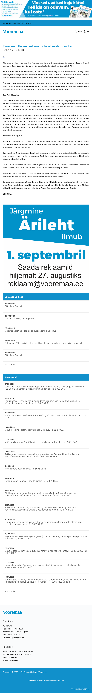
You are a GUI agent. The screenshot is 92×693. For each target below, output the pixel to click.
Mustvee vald (58, 680)
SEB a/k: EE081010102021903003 (17, 654)
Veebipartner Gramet (80, 689)
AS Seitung (7, 626)
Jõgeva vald (33, 680)
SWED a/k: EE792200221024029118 (18, 651)
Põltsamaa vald (45, 680)
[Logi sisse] (84, 31)
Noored (21, 50)
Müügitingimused (10, 657)
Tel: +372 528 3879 (11, 635)
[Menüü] (88, 31)
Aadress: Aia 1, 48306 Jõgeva (15, 632)
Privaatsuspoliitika (10, 660)
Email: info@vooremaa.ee (13, 638)
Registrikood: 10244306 (13, 629)
